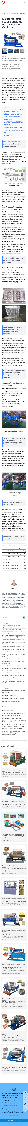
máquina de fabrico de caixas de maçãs (13, 98)
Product (19, 625)
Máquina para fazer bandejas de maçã (13, 698)
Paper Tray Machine (7, 625)
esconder (12, 107)
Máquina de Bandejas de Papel (16, 13)
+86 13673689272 (12, 1100)
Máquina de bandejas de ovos (9, 12)
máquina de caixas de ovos (14, 96)
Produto (4, 15)
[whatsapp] (17, 1115)
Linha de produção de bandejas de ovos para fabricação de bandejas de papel (13, 636)
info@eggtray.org (11, 1103)
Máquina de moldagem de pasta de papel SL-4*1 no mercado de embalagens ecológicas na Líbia (14, 720)
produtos (4, 771)
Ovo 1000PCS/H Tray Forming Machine (13, 649)
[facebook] (14, 1115)
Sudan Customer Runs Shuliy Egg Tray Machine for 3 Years (12, 710)
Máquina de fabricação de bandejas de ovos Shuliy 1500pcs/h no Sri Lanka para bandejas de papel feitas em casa (13, 726)
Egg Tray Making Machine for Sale (11, 627)
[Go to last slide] (4, 39)
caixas (13, 272)
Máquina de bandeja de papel (9, 770)
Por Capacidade (6, 639)
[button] (10, 51)
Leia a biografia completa (14, 612)
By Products (14, 625)
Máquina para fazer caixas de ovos (12, 631)
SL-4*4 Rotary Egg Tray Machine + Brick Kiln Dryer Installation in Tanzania (13, 714)
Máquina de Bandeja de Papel (17, 639)
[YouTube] (11, 1115)
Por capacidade (6, 679)
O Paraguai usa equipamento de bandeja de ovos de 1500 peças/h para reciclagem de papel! (13, 732)
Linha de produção (7, 633)
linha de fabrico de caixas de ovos (13, 152)
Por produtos (21, 770)
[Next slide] (23, 39)
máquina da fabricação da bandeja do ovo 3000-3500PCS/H (13, 676)
